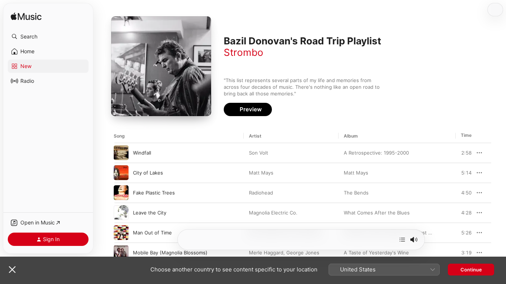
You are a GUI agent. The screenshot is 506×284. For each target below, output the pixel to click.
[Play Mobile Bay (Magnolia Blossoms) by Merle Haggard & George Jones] (121, 252)
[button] (48, 36)
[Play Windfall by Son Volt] (121, 152)
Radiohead (261, 193)
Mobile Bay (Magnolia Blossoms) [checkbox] (170, 253)
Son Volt (258, 153)
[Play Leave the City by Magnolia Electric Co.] (121, 212)
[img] (26, 17)
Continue (471, 270)
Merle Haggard (266, 253)
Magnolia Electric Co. (273, 213)
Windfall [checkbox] (142, 153)
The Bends (356, 193)
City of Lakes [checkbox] (148, 173)
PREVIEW (463, 153)
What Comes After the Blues (377, 213)
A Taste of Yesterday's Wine (376, 253)
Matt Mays (261, 173)
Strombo (243, 52)
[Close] (12, 269)
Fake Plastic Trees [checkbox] (154, 193)
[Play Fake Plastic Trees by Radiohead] (121, 192)
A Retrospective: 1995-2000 (376, 153)
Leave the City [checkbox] (149, 213)
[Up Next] (402, 239)
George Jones (302, 253)
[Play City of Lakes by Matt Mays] (121, 172)
